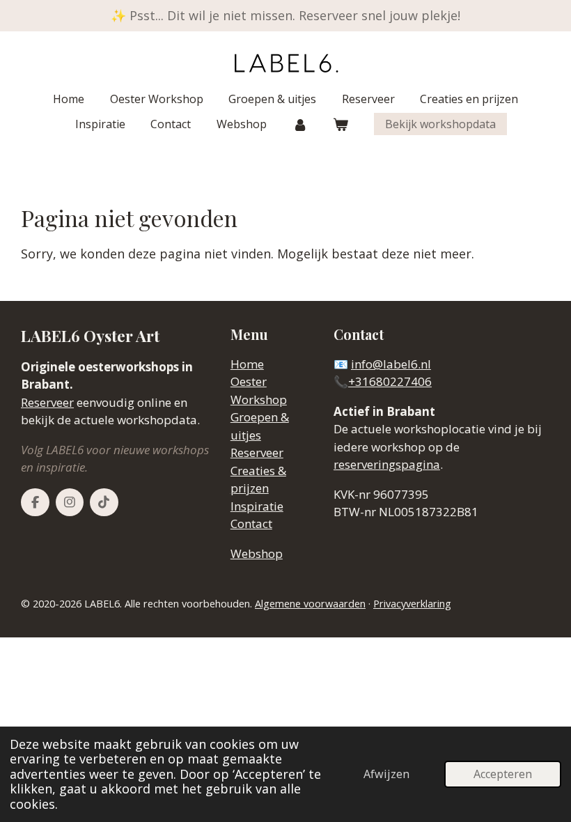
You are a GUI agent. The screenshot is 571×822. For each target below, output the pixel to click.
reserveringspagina (387, 464)
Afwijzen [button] (386, 774)
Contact (251, 523)
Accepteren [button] (503, 774)
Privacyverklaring (412, 603)
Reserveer (47, 402)
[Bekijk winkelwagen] (340, 124)
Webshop (256, 553)
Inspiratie (256, 506)
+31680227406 (390, 381)
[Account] (299, 124)
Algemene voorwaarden (310, 603)
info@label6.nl (391, 364)
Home (247, 364)
